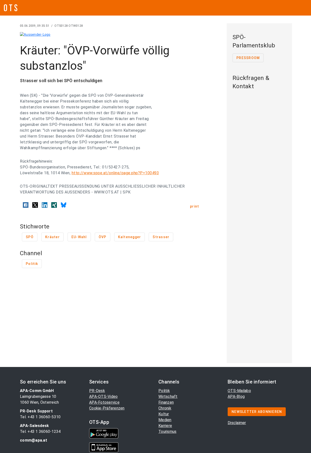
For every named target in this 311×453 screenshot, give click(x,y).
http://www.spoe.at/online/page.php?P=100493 (115, 173)
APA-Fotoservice (104, 402)
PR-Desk (97, 390)
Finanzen (166, 402)
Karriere (165, 425)
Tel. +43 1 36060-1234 (40, 431)
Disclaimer (237, 422)
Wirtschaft (168, 396)
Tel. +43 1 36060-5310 (40, 417)
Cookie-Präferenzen (107, 408)
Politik (164, 390)
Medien (165, 420)
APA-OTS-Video (103, 396)
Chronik (164, 408)
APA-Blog (236, 396)
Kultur (163, 414)
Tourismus (167, 431)
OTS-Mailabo (239, 390)
